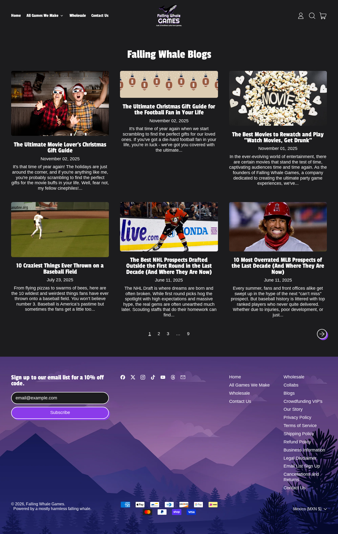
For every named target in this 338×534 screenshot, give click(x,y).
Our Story (293, 409)
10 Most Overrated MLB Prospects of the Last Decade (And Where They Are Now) (278, 266)
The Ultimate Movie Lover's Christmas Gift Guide (60, 147)
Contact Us (99, 15)
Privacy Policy (297, 417)
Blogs (289, 393)
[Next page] (322, 334)
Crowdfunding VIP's (303, 401)
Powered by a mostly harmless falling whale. (52, 508)
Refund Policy (297, 441)
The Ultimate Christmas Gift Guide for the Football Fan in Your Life (169, 109)
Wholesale (78, 15)
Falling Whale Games (45, 504)
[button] (312, 16)
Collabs (291, 385)
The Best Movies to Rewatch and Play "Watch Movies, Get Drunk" (278, 137)
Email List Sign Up (302, 466)
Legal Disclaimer (300, 458)
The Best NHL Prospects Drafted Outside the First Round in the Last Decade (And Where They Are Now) (169, 266)
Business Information (304, 450)
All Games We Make (249, 385)
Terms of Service (300, 425)
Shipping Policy (299, 433)
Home (16, 15)
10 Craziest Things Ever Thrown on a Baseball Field (60, 268)
